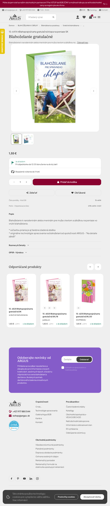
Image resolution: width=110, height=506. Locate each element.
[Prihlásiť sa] (77, 17)
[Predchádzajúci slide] (16, 91)
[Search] (53, 17)
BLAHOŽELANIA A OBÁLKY (28, 25)
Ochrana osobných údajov (47, 456)
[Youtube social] (24, 478)
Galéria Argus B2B (43, 414)
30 (54, 308)
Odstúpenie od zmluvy (76, 432)
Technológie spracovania (46, 410)
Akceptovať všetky (92, 497)
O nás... (39, 406)
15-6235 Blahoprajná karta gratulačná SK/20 (88, 315)
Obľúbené (80, 192)
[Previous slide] (90, 267)
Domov (11, 25)
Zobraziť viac (82, 42)
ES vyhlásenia (72, 429)
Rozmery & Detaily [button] (17, 245)
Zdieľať (33, 192)
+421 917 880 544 (21, 411)
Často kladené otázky (75, 406)
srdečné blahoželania (71, 25)
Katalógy (70, 410)
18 (44, 308)
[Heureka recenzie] (14, 426)
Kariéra (39, 418)
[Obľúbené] (84, 17)
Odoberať (84, 359)
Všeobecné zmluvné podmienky (50, 445)
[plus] (26, 182)
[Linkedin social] (31, 478)
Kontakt (39, 422)
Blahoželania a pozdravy (50, 25)
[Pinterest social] (18, 478)
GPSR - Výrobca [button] (16, 252)
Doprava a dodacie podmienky (49, 452)
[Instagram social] (37, 478)
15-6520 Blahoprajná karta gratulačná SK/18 (55, 315)
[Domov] (15, 403)
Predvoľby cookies (66, 497)
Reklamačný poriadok (45, 460)
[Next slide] (98, 267)
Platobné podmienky (45, 448)
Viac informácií (19, 500)
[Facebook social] (11, 478)
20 (49, 308)
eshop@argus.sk (21, 415)
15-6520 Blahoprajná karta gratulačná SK (21, 310)
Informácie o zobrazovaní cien (79, 425)
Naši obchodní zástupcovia (77, 421)
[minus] (14, 182)
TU (104, 4)
